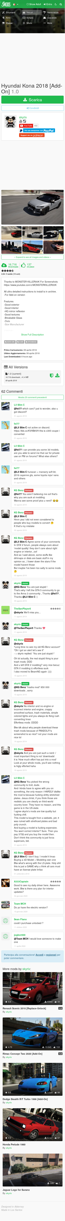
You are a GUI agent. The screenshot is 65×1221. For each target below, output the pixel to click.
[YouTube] (20, 121)
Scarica (35, 99)
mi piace (30, 267)
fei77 (16, 423)
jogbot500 (19, 934)
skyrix (23, 117)
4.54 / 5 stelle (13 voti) (10, 274)
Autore (25, 583)
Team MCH (20, 903)
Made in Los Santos (11, 1209)
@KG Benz (20, 586)
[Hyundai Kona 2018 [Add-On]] (32, 207)
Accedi (39, 954)
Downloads (13, 267)
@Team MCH (21, 938)
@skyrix (18, 612)
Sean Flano (20, 919)
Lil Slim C (19, 404)
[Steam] (24, 121)
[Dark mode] (55, 4)
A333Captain (21, 881)
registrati (51, 954)
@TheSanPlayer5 (23, 628)
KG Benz (19, 490)
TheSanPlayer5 (22, 608)
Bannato (28, 490)
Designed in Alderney (12, 1206)
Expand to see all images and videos (32, 257)
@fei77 (18, 408)
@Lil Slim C (20, 427)
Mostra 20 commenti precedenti (32, 397)
